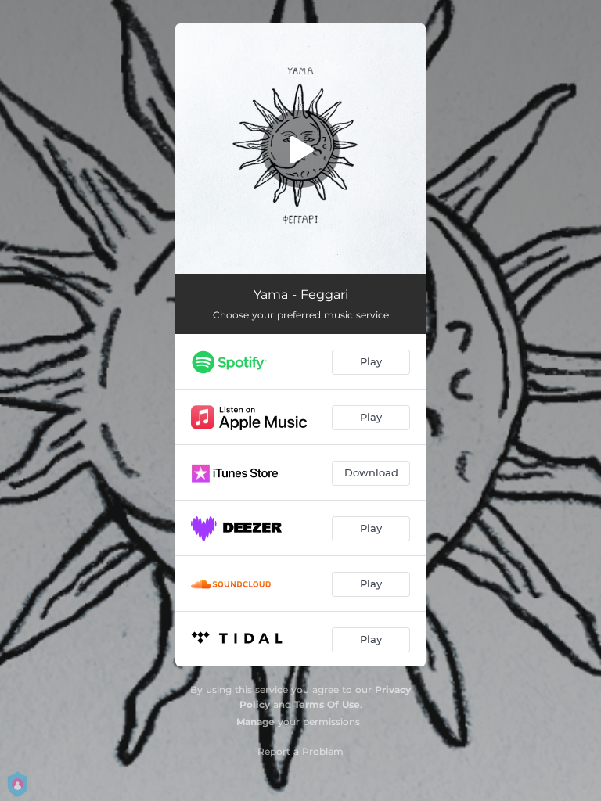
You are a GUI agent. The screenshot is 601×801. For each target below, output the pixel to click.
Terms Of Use (327, 704)
